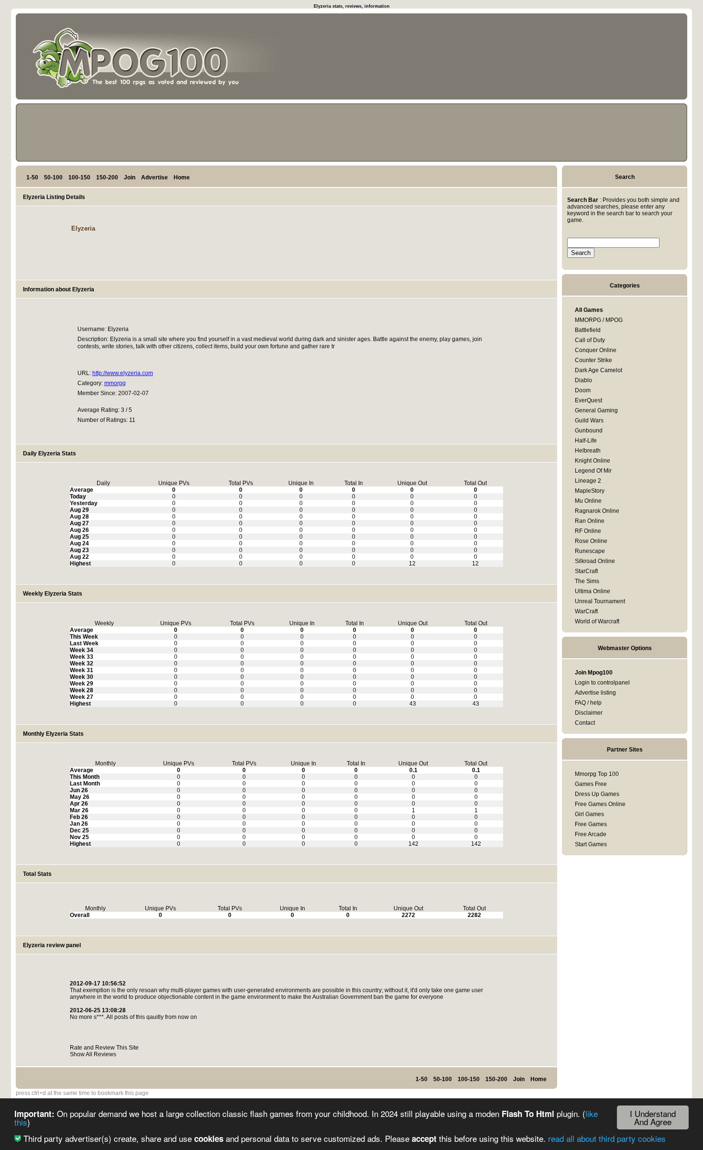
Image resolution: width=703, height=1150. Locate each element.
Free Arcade (590, 834)
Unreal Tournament (600, 601)
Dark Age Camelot (598, 370)
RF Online (588, 531)
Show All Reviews (93, 1054)
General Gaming (596, 410)
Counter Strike (593, 360)
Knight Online (592, 460)
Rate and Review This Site (104, 1047)
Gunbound (589, 430)
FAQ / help (588, 702)
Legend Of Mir (593, 470)
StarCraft (586, 571)
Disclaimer (589, 712)
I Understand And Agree (653, 1117)
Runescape (590, 551)
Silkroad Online (595, 561)
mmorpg (115, 383)
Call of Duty (590, 340)
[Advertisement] (639, 58)
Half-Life (586, 440)
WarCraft (586, 611)
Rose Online (591, 541)
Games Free (591, 784)
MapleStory (589, 490)
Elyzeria (83, 228)
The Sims (587, 581)
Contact (585, 722)
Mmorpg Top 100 (597, 774)
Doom (583, 390)
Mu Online (588, 501)
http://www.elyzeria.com (122, 373)
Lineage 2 (588, 480)
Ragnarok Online (597, 511)
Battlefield (588, 330)
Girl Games (589, 814)
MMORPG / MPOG (599, 320)
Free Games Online (600, 804)
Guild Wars (589, 420)
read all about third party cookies (607, 1138)
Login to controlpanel (602, 682)
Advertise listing (595, 692)
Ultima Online (592, 591)
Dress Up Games (597, 794)
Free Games (591, 824)
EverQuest (588, 400)
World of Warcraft (597, 621)
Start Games (591, 844)
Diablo (583, 380)
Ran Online (589, 521)
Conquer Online (595, 350)
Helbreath (588, 450)
